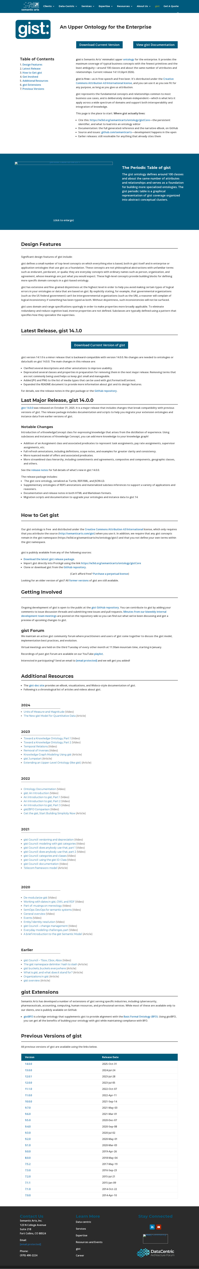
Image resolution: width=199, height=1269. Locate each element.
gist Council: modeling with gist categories (50, 843)
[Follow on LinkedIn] (152, 1227)
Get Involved (30, 76)
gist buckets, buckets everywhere (45, 968)
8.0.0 (27, 1158)
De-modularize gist (35, 897)
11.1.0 (28, 1089)
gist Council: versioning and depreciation (49, 839)
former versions (79, 580)
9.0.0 (27, 1151)
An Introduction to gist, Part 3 (42, 805)
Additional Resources (35, 80)
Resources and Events (89, 1242)
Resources (123, 6)
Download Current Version (99, 45)
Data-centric (83, 1222)
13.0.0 (28, 1070)
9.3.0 (27, 1132)
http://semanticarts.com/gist (77, 533)
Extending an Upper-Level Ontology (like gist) (52, 762)
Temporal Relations (36, 746)
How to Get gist (32, 72)
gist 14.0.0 (27, 408)
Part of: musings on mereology (43, 905)
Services (86, 6)
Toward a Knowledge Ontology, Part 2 (47, 742)
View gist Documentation (155, 45)
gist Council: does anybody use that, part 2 (50, 851)
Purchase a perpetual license (110, 573)
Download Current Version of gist (99, 345)
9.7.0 (27, 1107)
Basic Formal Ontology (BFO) (141, 1016)
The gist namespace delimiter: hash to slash (50, 964)
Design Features (32, 64)
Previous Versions (33, 89)
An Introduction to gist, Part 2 (42, 801)
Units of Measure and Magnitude (44, 711)
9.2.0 (27, 1139)
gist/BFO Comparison (37, 809)
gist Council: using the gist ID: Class (45, 859)
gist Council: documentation (41, 863)
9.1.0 (27, 1145)
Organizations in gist (36, 976)
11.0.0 (28, 1095)
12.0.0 (28, 1082)
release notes (39, 470)
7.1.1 (27, 1182)
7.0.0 (27, 1195)
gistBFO (28, 1016)
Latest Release (32, 68)
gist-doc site (36, 685)
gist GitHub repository (105, 607)
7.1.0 (27, 1189)
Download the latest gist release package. (49, 559)
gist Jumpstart (33, 758)
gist (157, 6)
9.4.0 (27, 1126)
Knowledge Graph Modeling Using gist (48, 754)
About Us (142, 6)
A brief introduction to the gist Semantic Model (53, 934)
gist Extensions (32, 84)
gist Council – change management (46, 925)
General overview (34, 913)
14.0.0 (28, 1064)
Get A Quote (171, 6)
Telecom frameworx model (40, 867)
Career (80, 1255)
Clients (47, 6)
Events (28, 917)
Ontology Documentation (40, 789)
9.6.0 (27, 1114)
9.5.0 (27, 1120)
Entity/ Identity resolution (39, 921)
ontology (128, 59)
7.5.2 (27, 1164)
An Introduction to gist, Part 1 (42, 797)
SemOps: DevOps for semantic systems (48, 909)
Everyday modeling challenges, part (46, 930)
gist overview (32, 980)
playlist (98, 654)
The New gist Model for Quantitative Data (50, 715)
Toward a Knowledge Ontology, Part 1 (47, 738)
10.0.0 (28, 1101)
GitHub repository (106, 391)
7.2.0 (27, 1176)
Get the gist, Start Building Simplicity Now (49, 813)
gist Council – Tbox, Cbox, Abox (43, 960)
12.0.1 (28, 1076)
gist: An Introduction (36, 793)
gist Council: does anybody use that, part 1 (50, 847)
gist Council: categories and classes (45, 855)
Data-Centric (66, 6)
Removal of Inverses (36, 750)
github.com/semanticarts (116, 132)
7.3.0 (27, 1170)
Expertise (104, 6)
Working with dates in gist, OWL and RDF (49, 901)
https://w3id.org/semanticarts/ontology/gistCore (120, 120)
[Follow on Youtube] (158, 1227)
